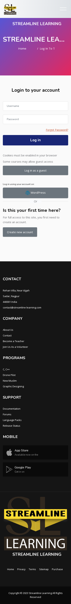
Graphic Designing (13, 386)
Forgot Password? (57, 130)
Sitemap (44, 569)
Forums (7, 414)
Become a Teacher (13, 341)
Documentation (11, 408)
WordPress (38, 192)
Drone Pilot (9, 375)
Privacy (21, 569)
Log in (35, 140)
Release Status (11, 425)
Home (22, 48)
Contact (7, 335)
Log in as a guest (35, 170)
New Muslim (10, 380)
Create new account (20, 232)
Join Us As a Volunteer (15, 347)
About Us (8, 330)
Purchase (57, 569)
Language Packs (12, 420)
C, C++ (6, 369)
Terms (32, 569)
